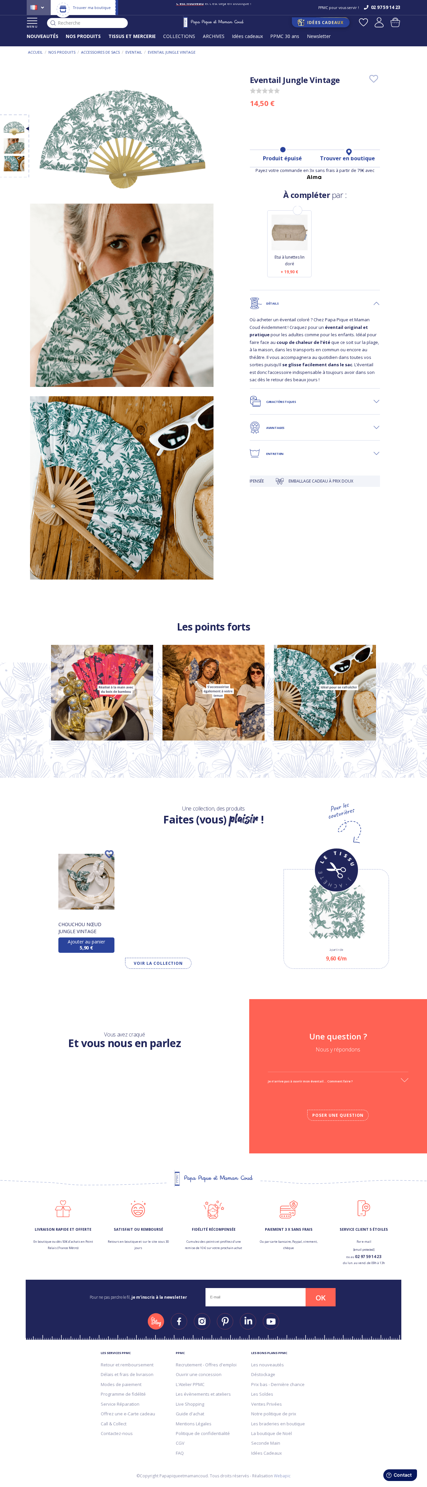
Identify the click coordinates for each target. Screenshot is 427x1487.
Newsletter (319, 36)
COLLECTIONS (179, 36)
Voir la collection (158, 963)
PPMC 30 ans (284, 36)
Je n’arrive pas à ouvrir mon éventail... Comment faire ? (310, 1081)
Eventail (133, 52)
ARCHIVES (214, 36)
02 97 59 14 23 (368, 1256)
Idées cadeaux (247, 36)
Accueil (35, 52)
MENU (32, 26)
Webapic (282, 1476)
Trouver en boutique (347, 158)
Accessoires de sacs (100, 52)
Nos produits (61, 52)
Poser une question (338, 1115)
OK (321, 1298)
